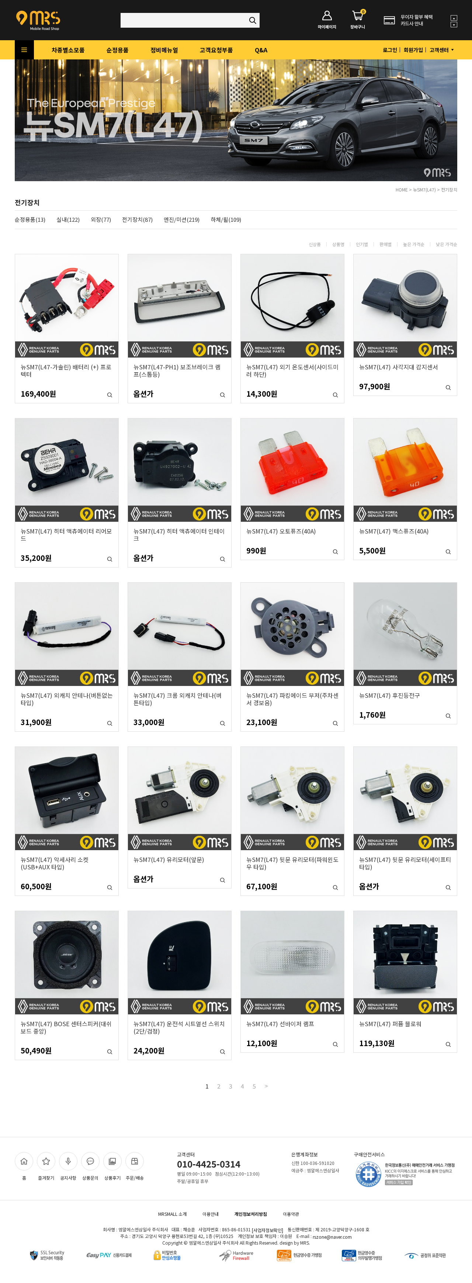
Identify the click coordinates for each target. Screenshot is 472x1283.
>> (265, 1086)
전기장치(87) (137, 219)
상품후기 (112, 1178)
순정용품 (118, 49)
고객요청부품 (216, 49)
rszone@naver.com (332, 1237)
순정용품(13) (30, 219)
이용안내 (210, 1214)
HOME (402, 189)
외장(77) (101, 219)
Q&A (261, 49)
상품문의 (90, 1178)
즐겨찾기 (46, 1178)
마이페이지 (327, 27)
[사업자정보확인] (267, 1230)
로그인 (390, 50)
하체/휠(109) (226, 219)
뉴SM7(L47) (424, 189)
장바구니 (357, 20)
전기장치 (449, 189)
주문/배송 (135, 1178)
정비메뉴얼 (164, 49)
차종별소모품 (68, 49)
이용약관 (291, 1214)
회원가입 (413, 50)
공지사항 (68, 1178)
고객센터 (440, 50)
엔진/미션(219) (181, 219)
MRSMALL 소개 (172, 1214)
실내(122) (68, 219)
